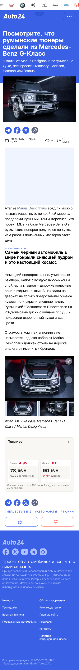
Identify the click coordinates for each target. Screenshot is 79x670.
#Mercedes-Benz (18, 511)
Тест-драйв (9, 607)
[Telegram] (33, 551)
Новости (7, 600)
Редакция (46, 621)
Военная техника (13, 614)
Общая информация (52, 600)
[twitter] (25, 130)
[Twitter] (15, 551)
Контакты (45, 628)
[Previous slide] (10, 379)
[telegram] (8, 130)
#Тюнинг (68, 511)
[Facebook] (5, 551)
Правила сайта (49, 614)
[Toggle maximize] (68, 361)
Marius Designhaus (32, 208)
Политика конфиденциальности (53, 637)
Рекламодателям (50, 607)
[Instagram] (43, 551)
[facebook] (17, 130)
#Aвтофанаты (46, 511)
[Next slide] (68, 379)
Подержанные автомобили (19, 621)
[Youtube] (24, 551)
